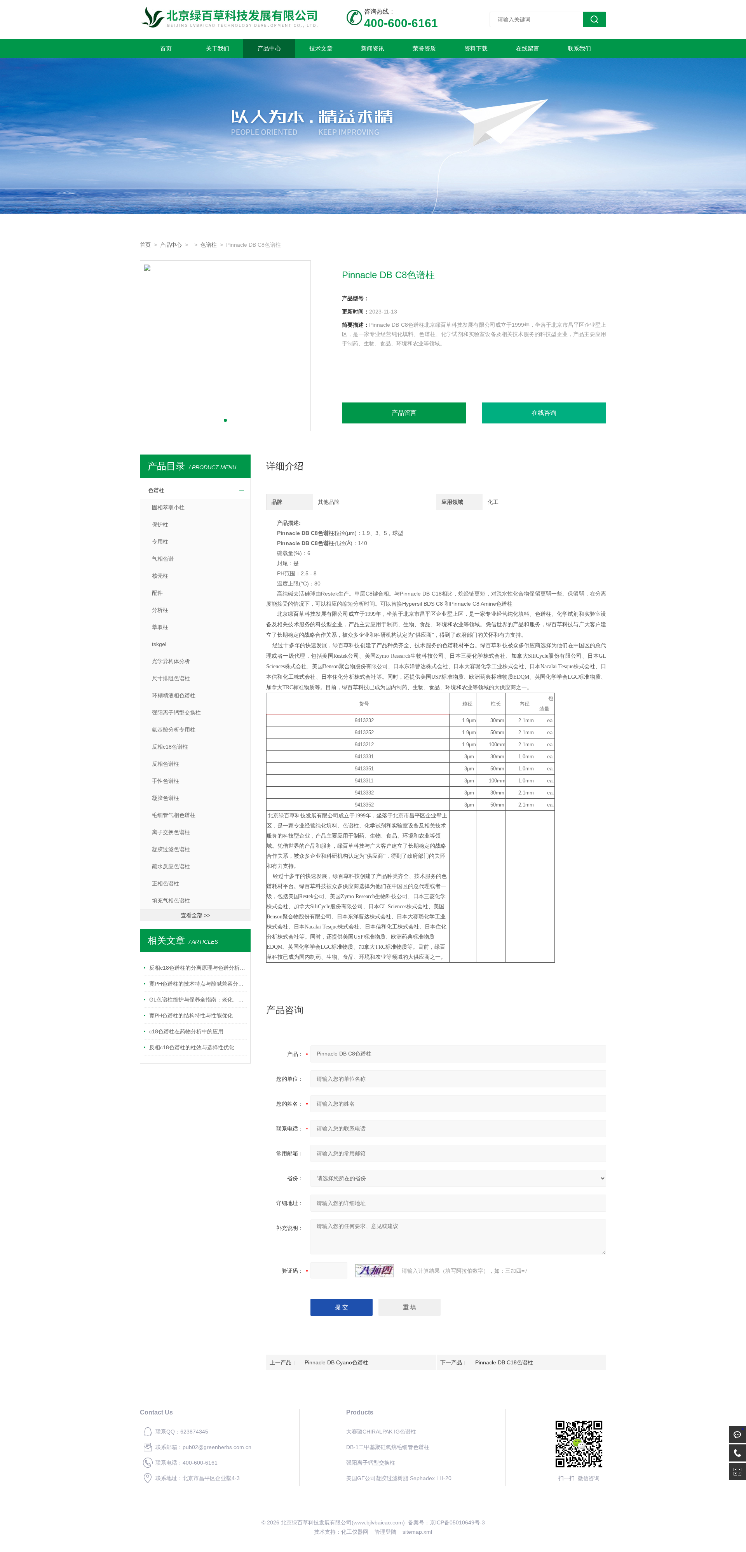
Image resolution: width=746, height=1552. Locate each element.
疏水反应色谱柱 (171, 866)
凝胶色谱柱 (165, 798)
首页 (166, 48)
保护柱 (160, 524)
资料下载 (476, 48)
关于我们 (217, 48)
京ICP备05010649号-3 (457, 1522)
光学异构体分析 (171, 661)
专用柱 (160, 541)
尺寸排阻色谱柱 (171, 678)
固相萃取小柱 (168, 507)
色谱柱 (208, 245)
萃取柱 (160, 627)
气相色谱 (163, 559)
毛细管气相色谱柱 (173, 815)
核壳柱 (160, 576)
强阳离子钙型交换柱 (176, 712)
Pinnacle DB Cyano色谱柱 (336, 1362)
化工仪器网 (354, 1532)
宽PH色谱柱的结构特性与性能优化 (191, 1015)
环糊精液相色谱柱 (173, 695)
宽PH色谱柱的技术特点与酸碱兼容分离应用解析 (198, 984)
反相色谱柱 (165, 764)
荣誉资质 (424, 48)
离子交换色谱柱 (171, 832)
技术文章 (321, 48)
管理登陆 (385, 1532)
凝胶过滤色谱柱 (171, 849)
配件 (157, 593)
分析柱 (160, 610)
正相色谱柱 (165, 883)
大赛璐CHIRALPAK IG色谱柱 (381, 1431)
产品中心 (269, 48)
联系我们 (579, 48)
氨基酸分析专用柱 (173, 729)
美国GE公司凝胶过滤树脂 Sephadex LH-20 (398, 1478)
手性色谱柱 (165, 781)
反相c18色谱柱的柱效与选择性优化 (191, 1047)
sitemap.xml (417, 1532)
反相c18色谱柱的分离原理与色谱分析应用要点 (198, 968)
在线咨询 (544, 412)
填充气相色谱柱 (171, 900)
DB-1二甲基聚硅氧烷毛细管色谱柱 (387, 1447)
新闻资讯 (372, 48)
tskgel (159, 644)
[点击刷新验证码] (374, 1270)
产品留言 (404, 412)
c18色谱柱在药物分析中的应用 (186, 1031)
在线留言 (527, 48)
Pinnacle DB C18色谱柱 (504, 1362)
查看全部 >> (195, 915)
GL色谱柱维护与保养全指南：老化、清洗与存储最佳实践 (198, 999)
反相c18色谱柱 (170, 747)
